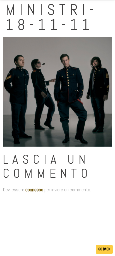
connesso (34, 189)
